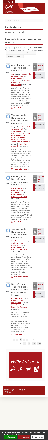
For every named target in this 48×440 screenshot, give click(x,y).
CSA (12, 74)
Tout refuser (24, 437)
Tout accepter (10, 437)
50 (29, 343)
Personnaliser (37, 437)
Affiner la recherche (14, 57)
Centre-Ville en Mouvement (21, 75)
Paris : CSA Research (19, 197)
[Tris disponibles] (13, 48)
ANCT (13, 80)
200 (39, 343)
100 (34, 343)
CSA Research (16, 188)
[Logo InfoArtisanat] (25, 365)
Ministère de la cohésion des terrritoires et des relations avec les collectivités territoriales (20, 137)
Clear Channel (16, 78)
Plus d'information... (21, 108)
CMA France (7, 392)
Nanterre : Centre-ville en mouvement (21, 82)
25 (24, 343)
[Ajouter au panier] (35, 67)
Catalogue (21, 390)
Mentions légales (9, 390)
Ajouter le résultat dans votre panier (21, 53)
